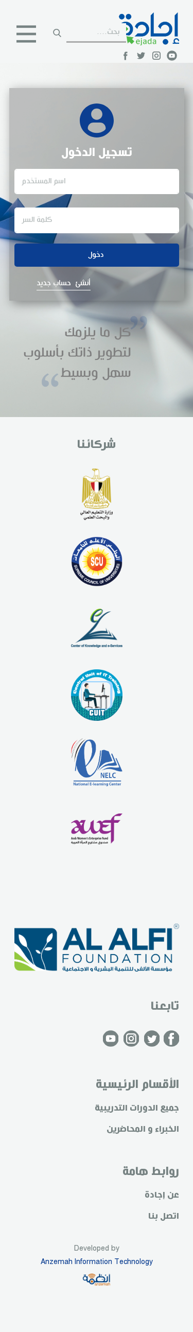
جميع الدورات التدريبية (137, 1108)
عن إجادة (162, 1195)
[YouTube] (172, 55)
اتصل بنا (163, 1216)
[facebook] (125, 55)
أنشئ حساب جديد (64, 283)
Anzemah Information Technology (97, 1262)
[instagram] (156, 55)
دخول (96, 255)
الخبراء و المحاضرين (143, 1129)
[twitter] (141, 55)
